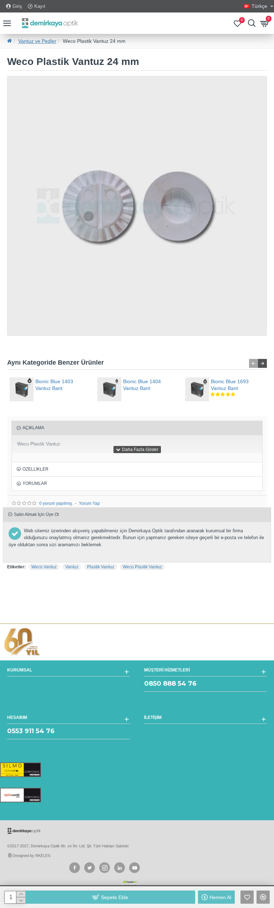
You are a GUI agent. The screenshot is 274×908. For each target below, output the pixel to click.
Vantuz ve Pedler (37, 41)
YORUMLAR (34, 483)
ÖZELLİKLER (35, 469)
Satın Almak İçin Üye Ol (36, 514)
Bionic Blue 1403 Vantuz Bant (54, 385)
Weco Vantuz (44, 566)
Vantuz (71, 566)
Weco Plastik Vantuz (142, 566)
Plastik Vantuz (100, 566)
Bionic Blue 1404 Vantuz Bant (142, 385)
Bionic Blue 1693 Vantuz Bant (230, 385)
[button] (253, 363)
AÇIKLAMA (33, 427)
